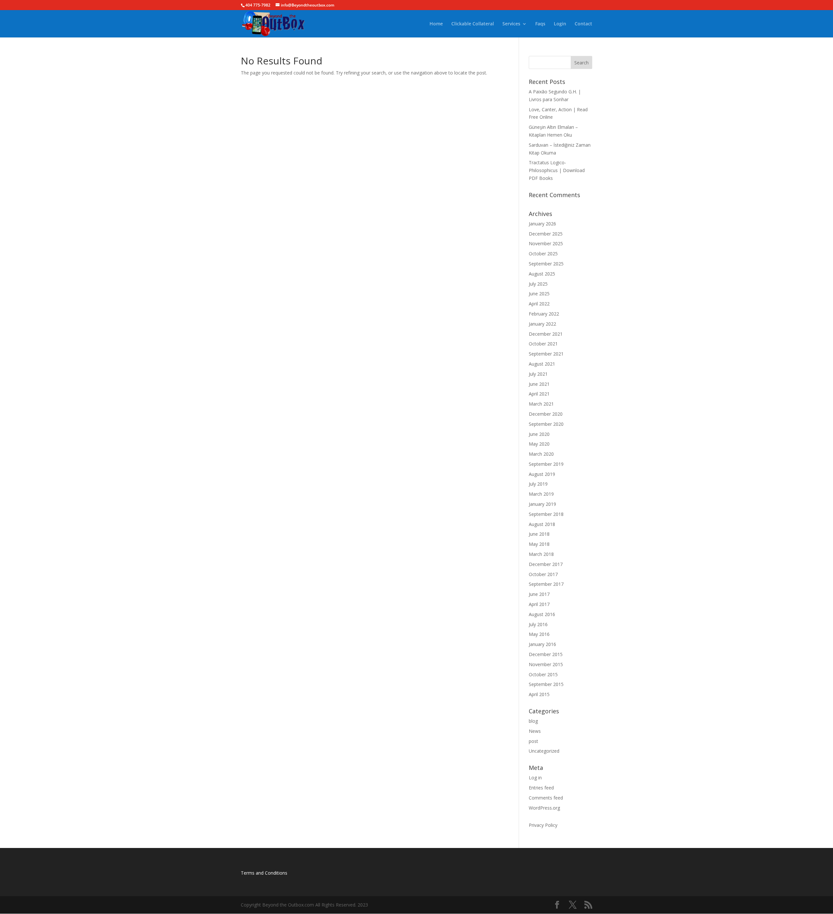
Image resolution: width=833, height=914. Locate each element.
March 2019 (541, 494)
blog (533, 721)
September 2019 (546, 464)
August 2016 (542, 614)
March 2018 (541, 554)
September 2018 (546, 514)
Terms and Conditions (264, 873)
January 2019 (542, 504)
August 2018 (542, 524)
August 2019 (542, 474)
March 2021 (541, 404)
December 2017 (546, 564)
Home (436, 24)
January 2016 (542, 644)
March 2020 (541, 454)
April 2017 (539, 604)
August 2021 (542, 364)
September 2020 (546, 424)
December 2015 (546, 654)
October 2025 (543, 253)
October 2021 (543, 344)
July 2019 (538, 484)
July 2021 (538, 374)
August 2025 (542, 274)
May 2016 (539, 634)
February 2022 (544, 314)
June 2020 (539, 434)
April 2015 (539, 694)
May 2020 (539, 444)
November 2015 (546, 664)
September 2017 (546, 584)
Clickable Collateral (472, 24)
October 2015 (543, 674)
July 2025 (538, 284)
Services (511, 24)
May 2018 (539, 544)
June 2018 (539, 534)
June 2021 (539, 384)
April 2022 (539, 304)
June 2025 (539, 293)
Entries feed (541, 788)
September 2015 (546, 684)
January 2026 (542, 224)
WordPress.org (544, 808)
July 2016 (538, 624)
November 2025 (546, 243)
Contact (583, 24)
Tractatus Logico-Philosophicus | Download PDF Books (557, 170)
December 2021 (546, 334)
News (535, 731)
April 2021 (539, 394)
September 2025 (546, 264)
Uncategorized (544, 751)
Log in (535, 777)
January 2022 (542, 324)
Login (560, 24)
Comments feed (546, 798)
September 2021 (546, 354)
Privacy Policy (543, 825)
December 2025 (546, 234)
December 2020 (546, 414)
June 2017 (539, 594)
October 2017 (543, 574)
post (533, 741)
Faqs (540, 24)
